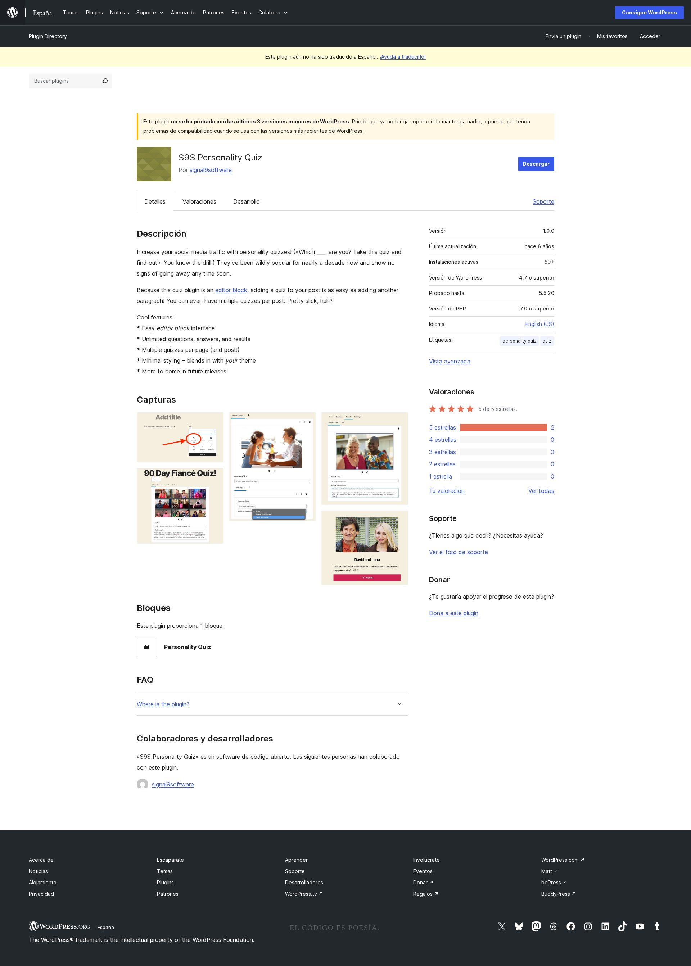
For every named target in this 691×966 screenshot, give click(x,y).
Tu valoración (447, 490)
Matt (549, 871)
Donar (423, 882)
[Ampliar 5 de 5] (398, 520)
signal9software (211, 169)
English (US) (539, 324)
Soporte (543, 201)
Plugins (165, 882)
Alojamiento (43, 882)
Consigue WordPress (649, 12)
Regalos (426, 894)
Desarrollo (246, 201)
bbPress (554, 882)
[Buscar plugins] (105, 81)
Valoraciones (199, 201)
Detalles (155, 201)
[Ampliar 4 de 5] (398, 422)
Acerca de (41, 860)
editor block (231, 290)
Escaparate (170, 860)
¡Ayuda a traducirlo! (403, 57)
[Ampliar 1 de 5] (213, 422)
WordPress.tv (304, 894)
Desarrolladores (304, 882)
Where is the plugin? (163, 704)
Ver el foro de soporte (458, 551)
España (106, 927)
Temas (165, 871)
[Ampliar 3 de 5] (306, 422)
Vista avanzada (449, 361)
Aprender (296, 860)
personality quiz (519, 341)
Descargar (536, 164)
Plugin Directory (48, 36)
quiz (546, 341)
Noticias (38, 871)
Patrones (168, 894)
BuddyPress (558, 894)
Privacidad (41, 894)
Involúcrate (426, 860)
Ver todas (541, 490)
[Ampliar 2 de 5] (213, 477)
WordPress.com (563, 860)
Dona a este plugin (453, 613)
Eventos (423, 871)
